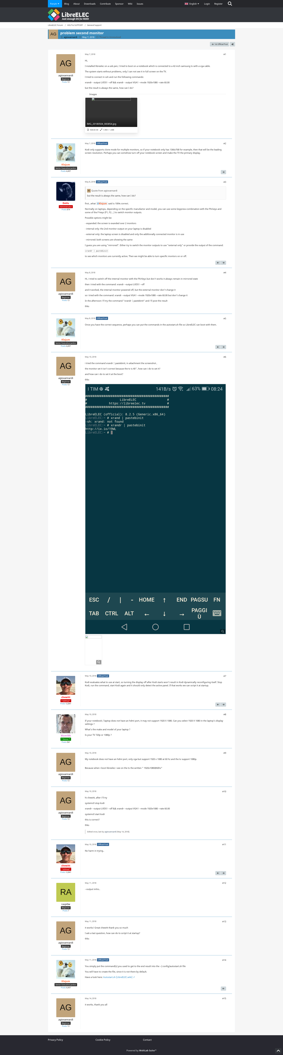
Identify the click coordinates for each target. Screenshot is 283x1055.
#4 (224, 272)
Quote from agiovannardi (104, 190)
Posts (64, 82)
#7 (224, 675)
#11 (224, 844)
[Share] (232, 44)
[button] (192, 3)
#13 (224, 921)
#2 (224, 143)
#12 (224, 882)
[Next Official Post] (223, 172)
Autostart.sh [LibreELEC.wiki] (117, 977)
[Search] (230, 3)
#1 (224, 54)
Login (207, 3)
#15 (224, 998)
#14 (224, 959)
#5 (224, 318)
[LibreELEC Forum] (141, 14)
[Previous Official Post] (218, 263)
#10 (224, 791)
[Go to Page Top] (278, 1051)
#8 (224, 714)
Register (218, 3)
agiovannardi (110, 831)
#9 (224, 752)
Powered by (141, 1050)
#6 (224, 356)
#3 (224, 181)
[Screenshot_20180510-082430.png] (155, 509)
